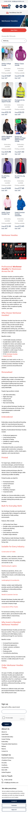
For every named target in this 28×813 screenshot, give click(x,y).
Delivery (4, 746)
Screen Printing (6, 739)
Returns (4, 748)
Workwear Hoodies (12, 354)
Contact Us (5, 751)
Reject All (14, 809)
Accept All (14, 801)
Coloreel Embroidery (7, 736)
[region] (14, 799)
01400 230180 (8, 779)
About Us (4, 732)
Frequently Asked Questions (9, 744)
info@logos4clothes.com (11, 782)
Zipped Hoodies (7, 356)
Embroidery (5, 741)
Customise (14, 805)
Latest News (5, 734)
